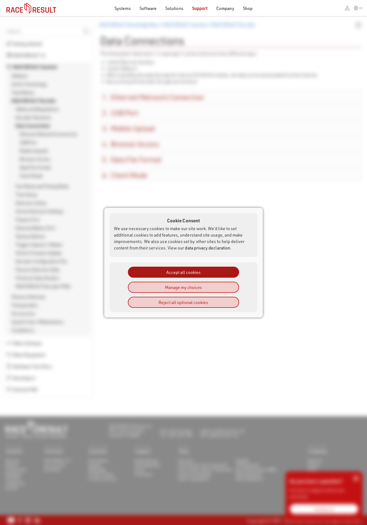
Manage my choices (183, 287)
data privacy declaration (207, 247)
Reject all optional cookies (183, 302)
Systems (122, 8)
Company (225, 8)
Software (148, 8)
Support (200, 8)
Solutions (174, 8)
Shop (248, 8)
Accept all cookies (183, 272)
